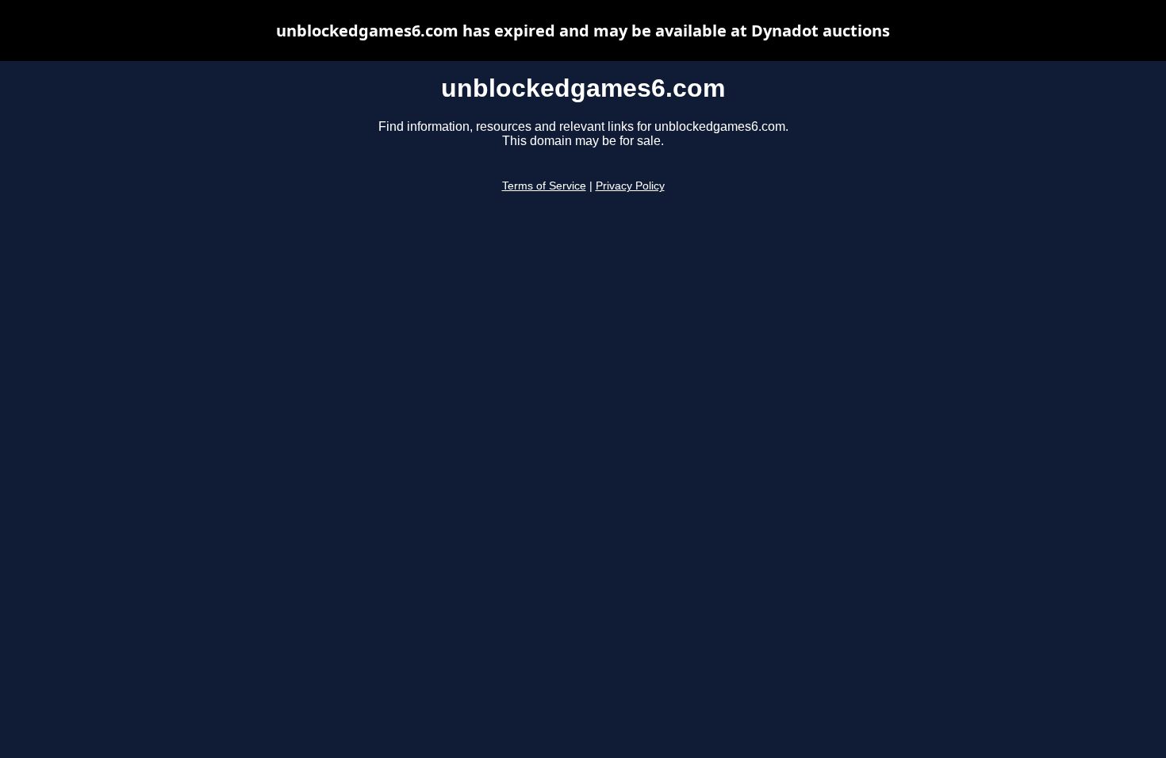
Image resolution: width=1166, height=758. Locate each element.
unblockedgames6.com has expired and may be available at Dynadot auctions (583, 30)
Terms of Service (544, 186)
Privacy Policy (630, 186)
